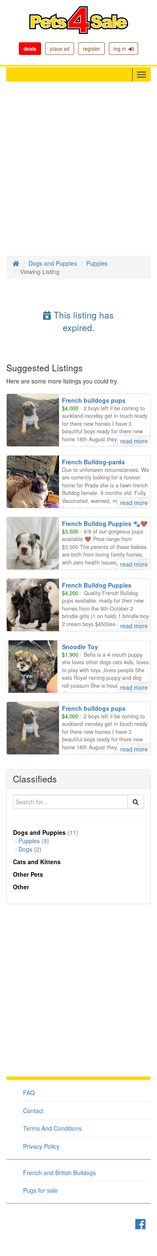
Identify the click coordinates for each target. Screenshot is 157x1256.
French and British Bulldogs (59, 1172)
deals (29, 48)
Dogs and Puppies (52, 263)
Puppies (97, 263)
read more (134, 441)
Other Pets (28, 874)
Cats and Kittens (37, 861)
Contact (33, 1110)
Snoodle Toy (80, 646)
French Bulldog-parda (93, 462)
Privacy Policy (41, 1146)
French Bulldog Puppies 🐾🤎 (104, 523)
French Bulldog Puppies (96, 585)
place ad (59, 48)
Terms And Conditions (52, 1128)
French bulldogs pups (94, 400)
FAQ (29, 1092)
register (91, 48)
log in (121, 48)
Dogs (25, 849)
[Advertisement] (78, 172)
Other (21, 887)
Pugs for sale (40, 1190)
